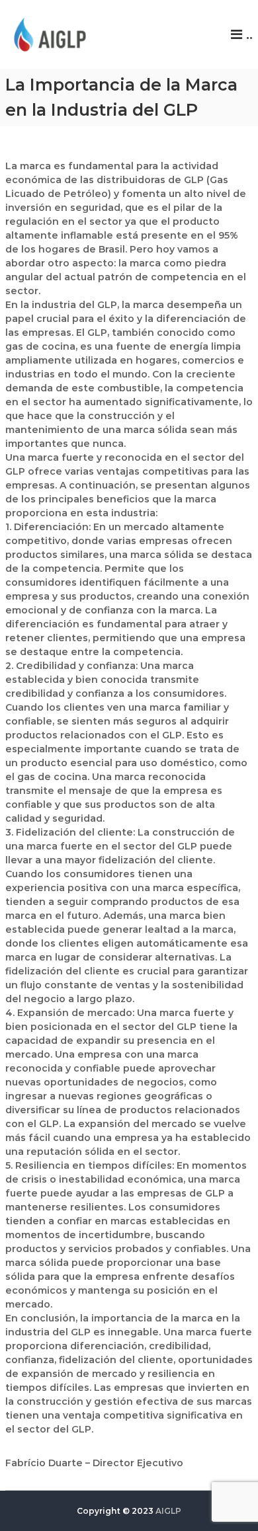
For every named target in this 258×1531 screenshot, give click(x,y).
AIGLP (168, 1511)
